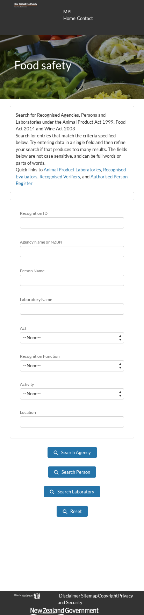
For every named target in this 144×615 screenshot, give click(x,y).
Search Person (76, 472)
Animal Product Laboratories (72, 169)
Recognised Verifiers (59, 176)
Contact (85, 18)
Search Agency (76, 452)
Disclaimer (69, 596)
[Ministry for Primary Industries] (27, 596)
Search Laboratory (75, 491)
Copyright (108, 596)
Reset (76, 511)
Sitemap (89, 596)
